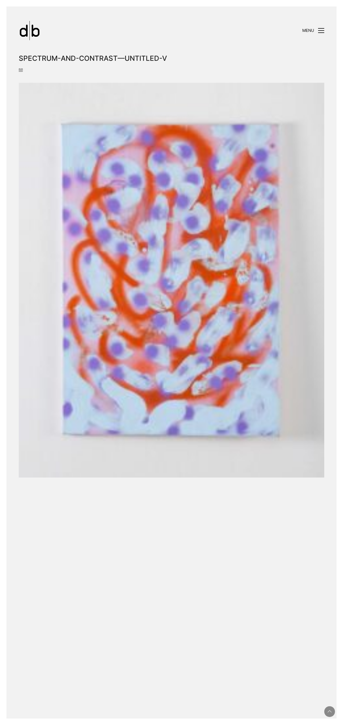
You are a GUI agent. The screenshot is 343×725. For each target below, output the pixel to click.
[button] (313, 30)
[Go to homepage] (29, 30)
